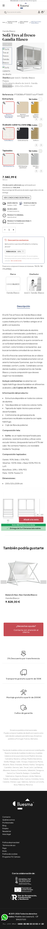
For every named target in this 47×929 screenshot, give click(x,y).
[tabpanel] (23, 579)
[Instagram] (28, 863)
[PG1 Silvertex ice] (8, 159)
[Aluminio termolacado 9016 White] (8, 107)
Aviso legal (6, 834)
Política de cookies (9, 854)
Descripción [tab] (23, 306)
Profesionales (7, 823)
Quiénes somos (8, 820)
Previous (7, 44)
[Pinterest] (18, 863)
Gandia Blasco (8, 31)
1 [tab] (20, 608)
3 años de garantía (23, 713)
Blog (4, 825)
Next (7, 86)
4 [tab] (27, 608)
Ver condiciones (16, 260)
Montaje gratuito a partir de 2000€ (23, 697)
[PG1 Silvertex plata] (37, 159)
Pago (4, 848)
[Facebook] (12, 863)
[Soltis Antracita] (23, 133)
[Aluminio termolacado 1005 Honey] (37, 107)
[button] (23, 629)
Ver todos (33, 99)
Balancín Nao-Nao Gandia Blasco (21, 595)
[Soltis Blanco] (8, 133)
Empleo (5, 828)
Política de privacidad (10, 842)
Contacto (6, 817)
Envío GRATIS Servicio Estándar (23, 525)
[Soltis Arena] (37, 133)
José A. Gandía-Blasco (25, 77)
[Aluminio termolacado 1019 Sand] (23, 107)
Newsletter (6, 831)
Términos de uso (8, 845)
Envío (4, 851)
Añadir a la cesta (31, 519)
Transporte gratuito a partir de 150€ (23, 678)
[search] (5, 12)
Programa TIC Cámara (11, 857)
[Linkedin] (23, 863)
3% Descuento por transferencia (23, 658)
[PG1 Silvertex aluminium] (23, 159)
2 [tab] (22, 608)
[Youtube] (34, 863)
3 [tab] (25, 608)
